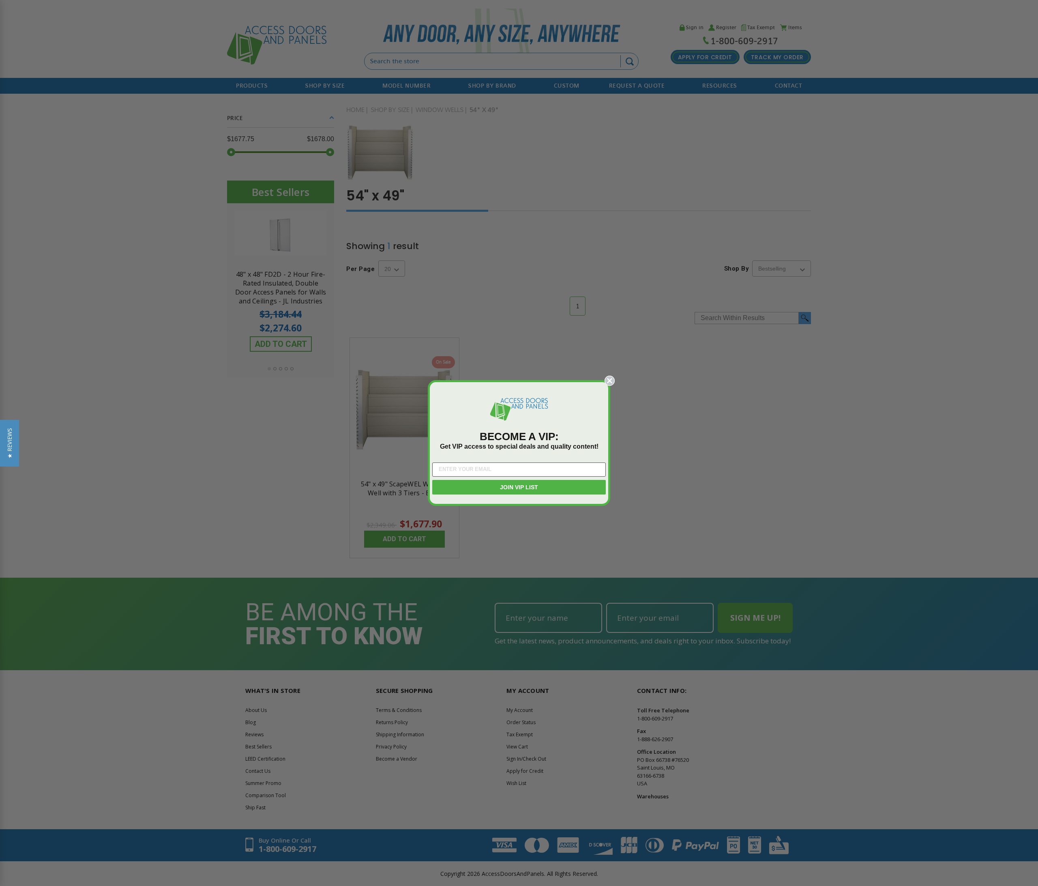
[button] (9, 443)
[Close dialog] (610, 381)
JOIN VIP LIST (519, 487)
